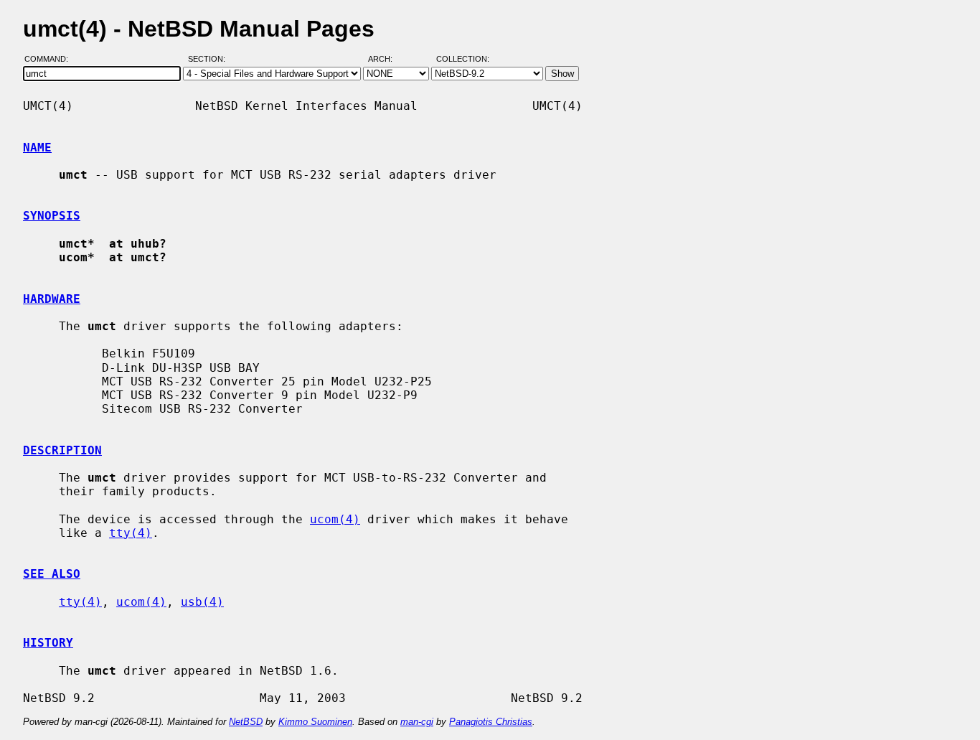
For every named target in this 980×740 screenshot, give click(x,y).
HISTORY (48, 643)
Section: (210, 59)
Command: (50, 59)
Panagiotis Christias (490, 721)
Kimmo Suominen (315, 721)
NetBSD (246, 721)
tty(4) (130, 533)
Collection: (462, 59)
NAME (37, 147)
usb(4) (202, 602)
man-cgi (416, 721)
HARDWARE (51, 299)
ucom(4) (335, 519)
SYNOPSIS (51, 216)
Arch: (386, 59)
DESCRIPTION (62, 450)
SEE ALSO (51, 574)
